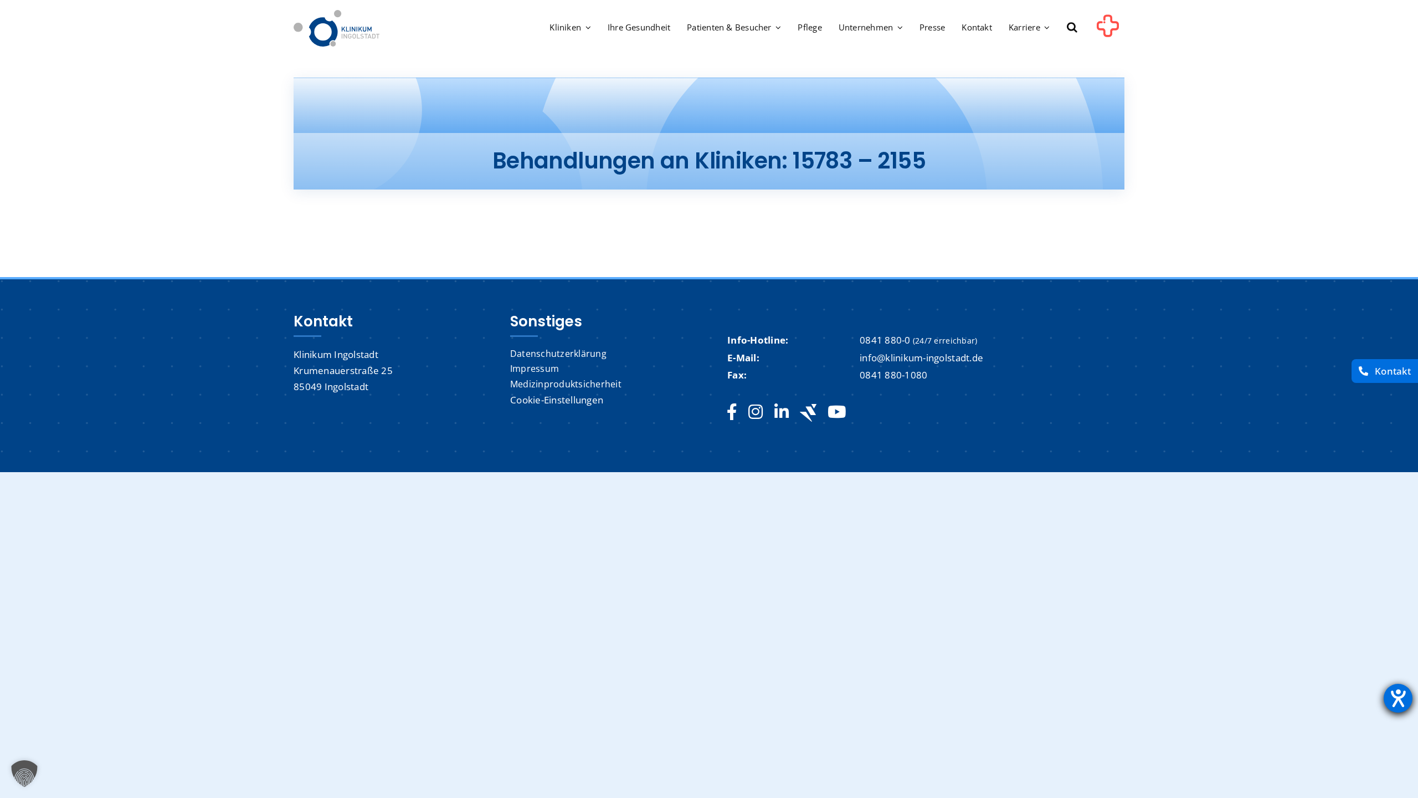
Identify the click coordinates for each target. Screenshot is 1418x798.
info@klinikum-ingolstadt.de (921, 357)
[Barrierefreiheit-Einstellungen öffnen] (1398, 698)
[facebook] (732, 412)
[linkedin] (781, 412)
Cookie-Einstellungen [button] (556, 399)
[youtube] (837, 412)
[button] (1072, 28)
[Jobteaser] (808, 412)
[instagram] (755, 412)
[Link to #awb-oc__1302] (1108, 30)
